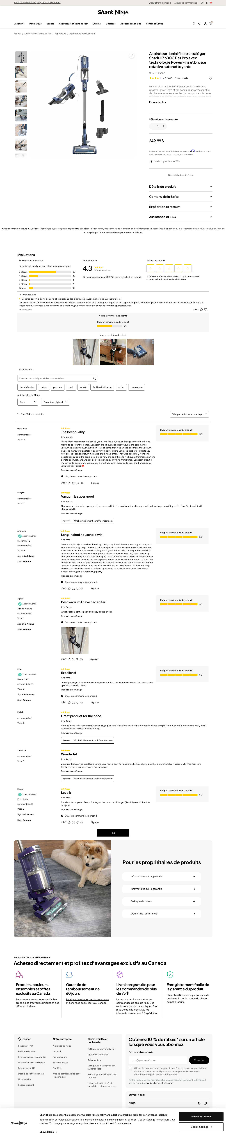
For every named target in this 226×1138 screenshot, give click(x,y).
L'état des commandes (185, 2)
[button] (194, 23)
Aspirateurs (60, 33)
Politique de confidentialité (101, 1049)
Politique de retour (27, 1051)
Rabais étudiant (26, 1084)
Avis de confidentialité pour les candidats (66, 1075)
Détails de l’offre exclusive (31, 1073)
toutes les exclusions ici (159, 1083)
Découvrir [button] (19, 23)
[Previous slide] (47, 92)
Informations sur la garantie (32, 1057)
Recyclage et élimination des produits (102, 1076)
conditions (169, 1068)
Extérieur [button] (110, 23)
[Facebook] (199, 1103)
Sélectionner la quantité (163, 119)
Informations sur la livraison (31, 1062)
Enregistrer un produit (160, 2)
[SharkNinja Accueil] (113, 12)
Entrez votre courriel (141, 1052)
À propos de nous (62, 1045)
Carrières (57, 1068)
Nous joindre (24, 1079)
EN (202, 2)
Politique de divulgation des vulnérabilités (101, 1067)
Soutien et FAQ (25, 1045)
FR (206, 2)
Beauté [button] (50, 23)
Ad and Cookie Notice (118, 1123)
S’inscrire (199, 1060)
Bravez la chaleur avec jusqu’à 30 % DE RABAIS (37, 2)
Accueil (17, 33)
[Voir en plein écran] (131, 55)
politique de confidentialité (163, 1074)
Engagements (60, 1057)
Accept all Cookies (201, 1116)
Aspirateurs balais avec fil (82, 33)
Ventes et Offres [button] (154, 23)
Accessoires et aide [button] (130, 23)
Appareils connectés (98, 1054)
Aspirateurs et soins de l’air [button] (73, 23)
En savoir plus (157, 102)
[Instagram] (205, 1103)
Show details (47, 1132)
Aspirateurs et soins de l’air (37, 33)
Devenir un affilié (26, 1068)
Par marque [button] (35, 23)
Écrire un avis (181, 78)
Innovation (58, 1051)
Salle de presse (60, 1062)
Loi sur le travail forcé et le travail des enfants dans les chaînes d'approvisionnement (102, 1085)
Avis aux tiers (94, 1060)
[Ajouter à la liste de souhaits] (210, 78)
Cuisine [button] (97, 23)
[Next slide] (100, 92)
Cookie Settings (199, 1126)
